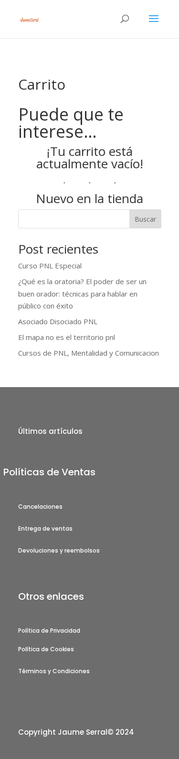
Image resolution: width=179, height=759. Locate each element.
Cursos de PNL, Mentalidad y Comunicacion (88, 353)
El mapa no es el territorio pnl (66, 337)
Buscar (145, 219)
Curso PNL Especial (50, 265)
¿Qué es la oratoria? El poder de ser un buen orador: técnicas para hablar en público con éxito (82, 293)
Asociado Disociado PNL (57, 321)
